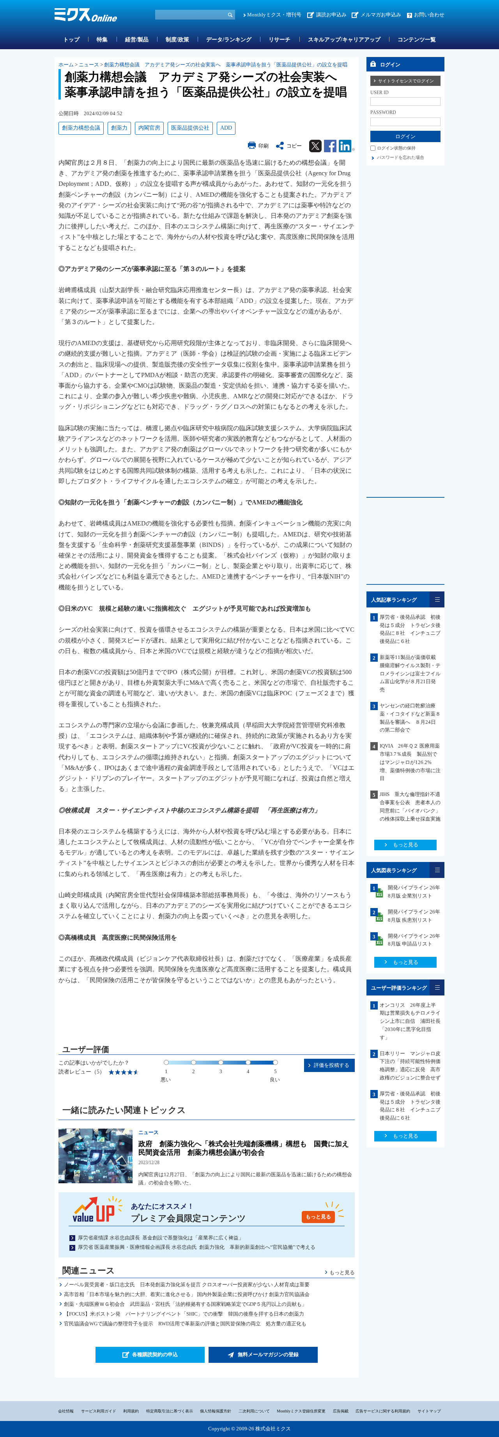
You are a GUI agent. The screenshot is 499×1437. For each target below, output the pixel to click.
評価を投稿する (331, 1065)
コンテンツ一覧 (417, 40)
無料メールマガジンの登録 (268, 1354)
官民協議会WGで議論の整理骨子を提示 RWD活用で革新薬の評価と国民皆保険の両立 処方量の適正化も (185, 1324)
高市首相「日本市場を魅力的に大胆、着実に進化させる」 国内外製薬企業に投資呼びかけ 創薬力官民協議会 (187, 1294)
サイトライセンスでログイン (406, 80)
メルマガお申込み (381, 15)
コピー (294, 146)
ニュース (89, 65)
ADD (226, 128)
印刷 (263, 146)
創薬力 (119, 128)
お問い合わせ (429, 15)
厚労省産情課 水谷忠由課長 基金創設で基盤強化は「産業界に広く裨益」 (161, 1238)
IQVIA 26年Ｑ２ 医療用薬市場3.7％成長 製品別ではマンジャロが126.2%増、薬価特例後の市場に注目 (410, 762)
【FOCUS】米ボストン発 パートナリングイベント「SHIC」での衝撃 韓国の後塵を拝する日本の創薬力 (184, 1314)
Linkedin (347, 146)
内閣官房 (149, 128)
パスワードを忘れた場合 (400, 157)
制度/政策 (177, 40)
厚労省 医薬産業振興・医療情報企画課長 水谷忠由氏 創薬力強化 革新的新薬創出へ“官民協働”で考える (196, 1247)
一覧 (437, 599)
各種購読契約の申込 (155, 1354)
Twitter (315, 146)
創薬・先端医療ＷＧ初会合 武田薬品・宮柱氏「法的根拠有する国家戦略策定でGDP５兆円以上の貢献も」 (185, 1304)
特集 (102, 40)
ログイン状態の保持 (396, 148)
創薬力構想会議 (81, 128)
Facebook (330, 146)
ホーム (66, 65)
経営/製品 (137, 40)
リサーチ (279, 40)
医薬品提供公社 (190, 128)
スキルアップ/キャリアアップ (344, 40)
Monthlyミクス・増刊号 (274, 15)
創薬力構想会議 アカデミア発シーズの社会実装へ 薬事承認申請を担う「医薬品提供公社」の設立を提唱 (225, 65)
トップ (71, 40)
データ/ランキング (228, 40)
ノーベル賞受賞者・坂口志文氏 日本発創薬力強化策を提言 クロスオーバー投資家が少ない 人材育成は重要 (187, 1284)
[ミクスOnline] (86, 16)
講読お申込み (331, 15)
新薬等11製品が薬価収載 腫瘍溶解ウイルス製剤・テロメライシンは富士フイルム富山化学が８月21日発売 (410, 673)
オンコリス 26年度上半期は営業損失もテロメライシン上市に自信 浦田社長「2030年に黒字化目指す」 (410, 1021)
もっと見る (318, 1217)
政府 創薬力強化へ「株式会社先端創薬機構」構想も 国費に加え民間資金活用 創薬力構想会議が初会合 (243, 1148)
